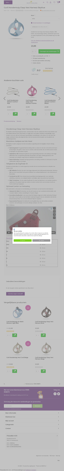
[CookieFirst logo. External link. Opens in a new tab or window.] (14, 229)
